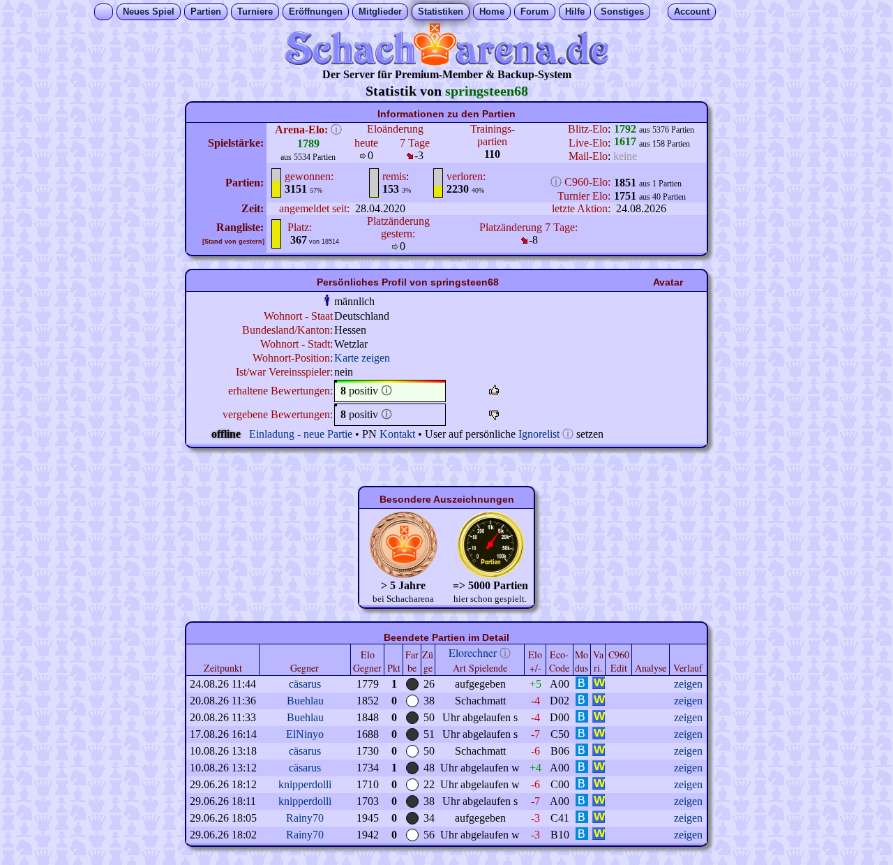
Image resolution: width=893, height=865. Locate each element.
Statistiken (440, 11)
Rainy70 (305, 818)
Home (491, 11)
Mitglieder (380, 11)
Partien (205, 11)
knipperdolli (304, 784)
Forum (534, 11)
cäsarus (305, 684)
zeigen (688, 684)
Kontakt (397, 434)
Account (692, 11)
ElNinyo (305, 734)
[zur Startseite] (446, 62)
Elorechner (473, 652)
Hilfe (575, 11)
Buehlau (305, 701)
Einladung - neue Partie (300, 434)
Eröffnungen (316, 11)
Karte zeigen (362, 358)
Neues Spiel (148, 11)
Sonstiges (622, 11)
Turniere (255, 11)
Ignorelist (539, 434)
